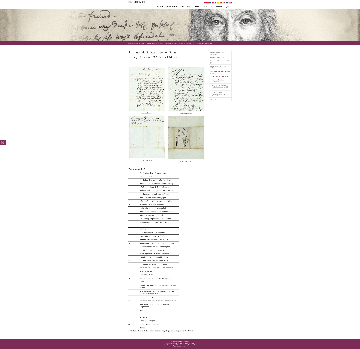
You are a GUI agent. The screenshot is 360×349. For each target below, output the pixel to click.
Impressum (180, 343)
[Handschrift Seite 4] (186, 137)
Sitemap (192, 343)
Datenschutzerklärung (171, 343)
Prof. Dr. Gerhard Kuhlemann (181, 345)
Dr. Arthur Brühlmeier (193, 345)
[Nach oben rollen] (355, 344)
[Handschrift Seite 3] (147, 137)
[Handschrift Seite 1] (147, 89)
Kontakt (186, 343)
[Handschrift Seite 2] (186, 89)
